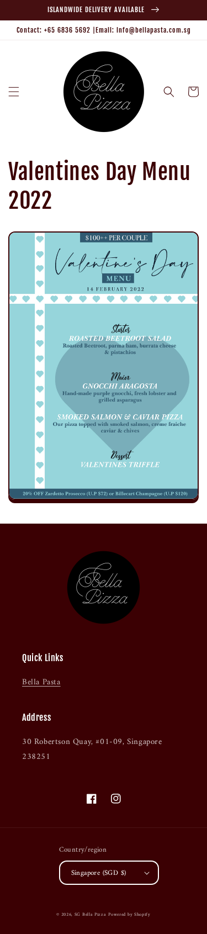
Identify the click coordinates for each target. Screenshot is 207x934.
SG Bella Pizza (91, 915)
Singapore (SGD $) (98, 873)
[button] (14, 92)
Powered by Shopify (129, 915)
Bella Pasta (41, 682)
